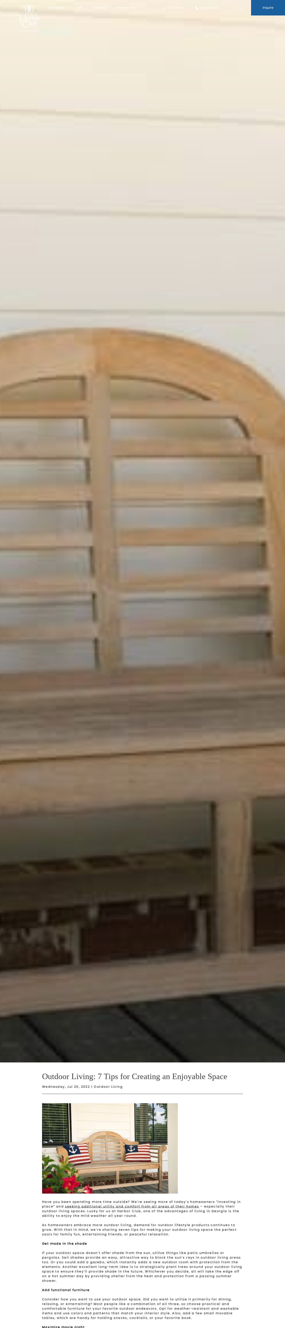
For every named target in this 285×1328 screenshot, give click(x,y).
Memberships (127, 8)
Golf (79, 8)
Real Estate (56, 8)
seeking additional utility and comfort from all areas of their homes (132, 1206)
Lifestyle (99, 8)
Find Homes (176, 8)
